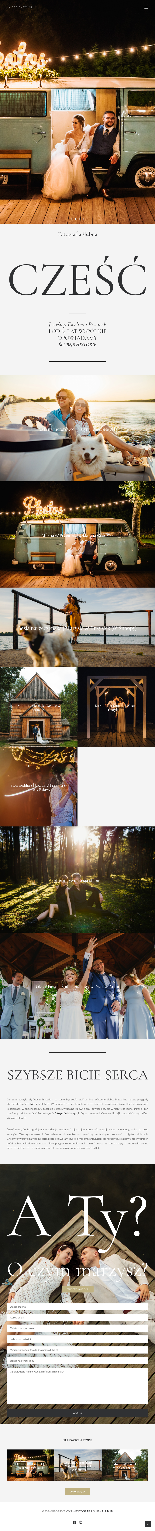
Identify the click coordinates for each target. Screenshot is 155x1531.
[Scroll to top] (148, 1523)
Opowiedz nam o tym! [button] (77, 1289)
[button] (146, 7)
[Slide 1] (72, 219)
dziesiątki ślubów (39, 1104)
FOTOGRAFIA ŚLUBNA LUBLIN (94, 1511)
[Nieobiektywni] (20, 7)
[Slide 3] (79, 219)
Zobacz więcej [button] (77, 1491)
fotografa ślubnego (66, 1113)
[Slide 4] (83, 219)
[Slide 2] (76, 219)
